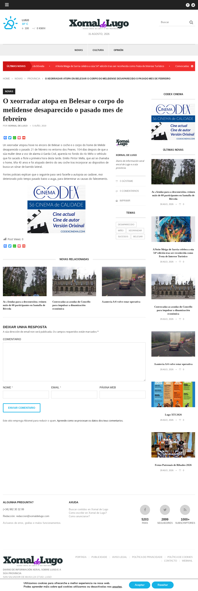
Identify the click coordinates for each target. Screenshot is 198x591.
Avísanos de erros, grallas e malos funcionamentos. (32, 522)
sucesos (123, 236)
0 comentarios (129, 191)
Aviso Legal (119, 557)
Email (56, 387)
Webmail (187, 560)
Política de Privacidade (147, 557)
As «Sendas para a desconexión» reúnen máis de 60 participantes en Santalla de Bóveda (24, 305)
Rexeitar (163, 585)
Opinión (118, 50)
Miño (121, 230)
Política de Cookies (180, 557)
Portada (80, 557)
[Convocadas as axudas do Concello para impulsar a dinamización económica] (173, 298)
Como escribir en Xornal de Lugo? (88, 512)
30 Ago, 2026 (166, 204)
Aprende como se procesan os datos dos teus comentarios (90, 420)
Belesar (138, 236)
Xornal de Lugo (18, 126)
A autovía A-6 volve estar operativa (121, 301)
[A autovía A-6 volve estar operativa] (173, 355)
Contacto (170, 560)
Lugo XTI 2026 (173, 414)
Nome (8, 387)
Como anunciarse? (79, 516)
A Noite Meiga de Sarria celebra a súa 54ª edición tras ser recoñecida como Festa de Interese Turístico (101, 66)
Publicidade (99, 557)
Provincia (33, 78)
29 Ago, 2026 (166, 319)
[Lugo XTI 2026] (173, 406)
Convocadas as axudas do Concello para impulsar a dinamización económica (71, 305)
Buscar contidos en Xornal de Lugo (88, 509)
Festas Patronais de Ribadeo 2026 (173, 465)
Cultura (98, 50)
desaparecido (126, 224)
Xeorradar (135, 230)
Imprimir (124, 200)
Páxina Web (108, 387)
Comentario (12, 339)
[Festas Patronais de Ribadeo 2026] (173, 456)
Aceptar (139, 585)
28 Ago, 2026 (166, 369)
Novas (79, 50)
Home (6, 78)
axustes (117, 586)
